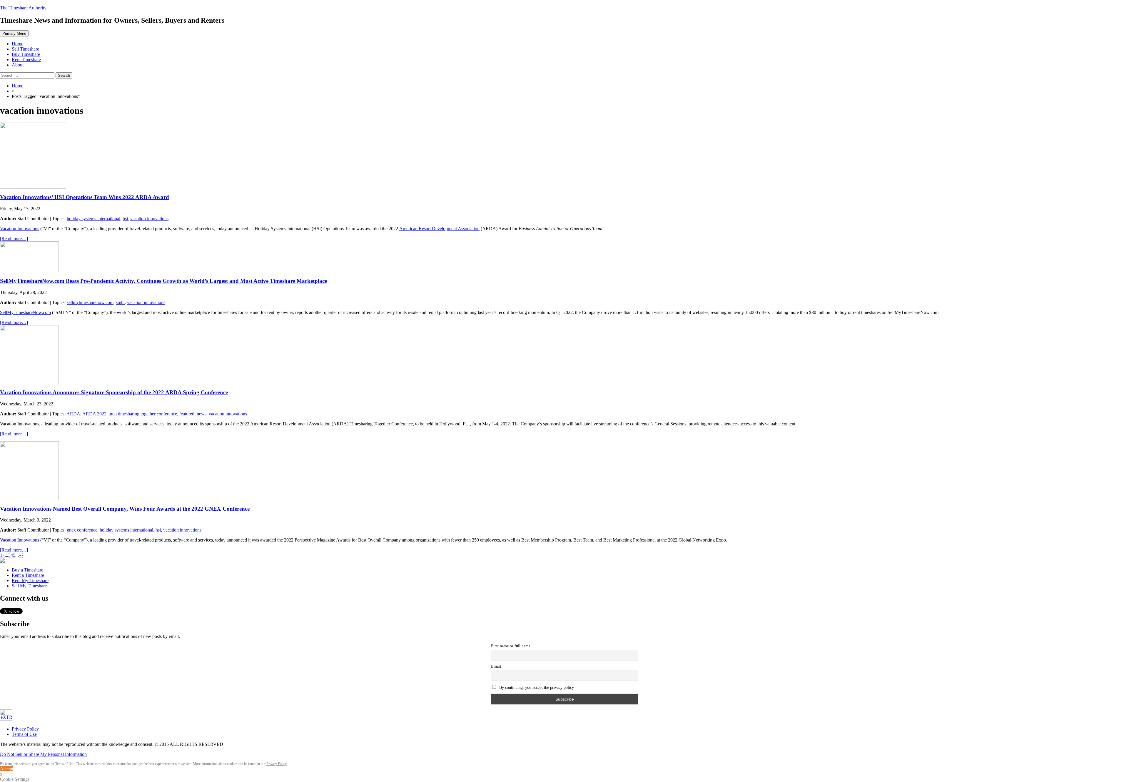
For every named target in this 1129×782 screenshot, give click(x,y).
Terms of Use (24, 734)
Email (496, 666)
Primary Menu (14, 33)
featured (186, 413)
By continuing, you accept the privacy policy (536, 687)
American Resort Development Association (439, 228)
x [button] (1, 773)
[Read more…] (14, 238)
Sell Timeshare (25, 48)
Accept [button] (6, 768)
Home (17, 43)
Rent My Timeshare (30, 580)
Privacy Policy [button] (276, 764)
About (18, 64)
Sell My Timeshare (29, 585)
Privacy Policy (25, 728)
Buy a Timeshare (27, 569)
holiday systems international (93, 218)
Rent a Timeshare (28, 575)
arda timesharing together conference (143, 413)
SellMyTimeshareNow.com (25, 312)
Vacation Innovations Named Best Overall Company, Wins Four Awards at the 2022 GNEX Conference (125, 509)
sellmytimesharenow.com (90, 302)
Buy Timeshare (26, 54)
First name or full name (510, 646)
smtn (120, 302)
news (201, 413)
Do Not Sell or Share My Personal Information (43, 754)
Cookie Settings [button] (14, 779)
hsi (125, 218)
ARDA (73, 413)
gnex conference (82, 529)
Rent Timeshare (26, 59)
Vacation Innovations (19, 228)
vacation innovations (149, 218)
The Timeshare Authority (23, 7)
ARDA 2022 (94, 413)
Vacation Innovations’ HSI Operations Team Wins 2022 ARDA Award (84, 197)
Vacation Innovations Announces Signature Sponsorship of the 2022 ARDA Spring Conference (114, 392)
